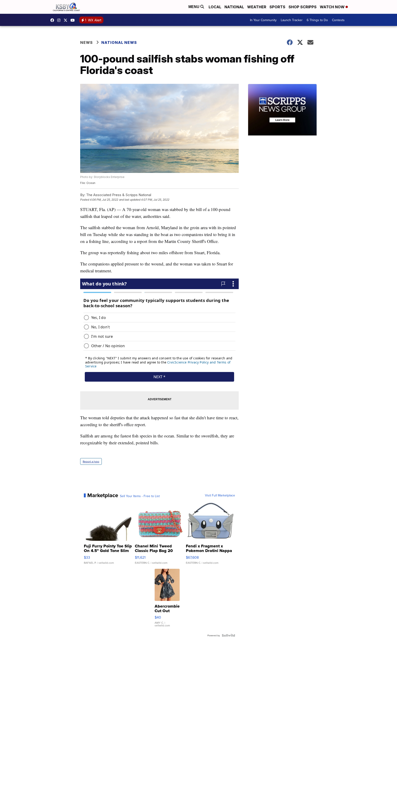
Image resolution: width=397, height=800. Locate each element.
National (234, 7)
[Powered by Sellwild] (228, 635)
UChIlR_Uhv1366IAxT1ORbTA (74, 20)
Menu (194, 7)
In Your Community (263, 20)
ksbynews (53, 20)
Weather (256, 7)
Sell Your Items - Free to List (140, 496)
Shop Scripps (303, 7)
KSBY (67, 20)
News (86, 42)
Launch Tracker (292, 20)
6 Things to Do (317, 20)
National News (119, 42)
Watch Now (333, 7)
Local (215, 7)
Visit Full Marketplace (220, 495)
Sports (277, 7)
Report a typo (91, 461)
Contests (338, 20)
